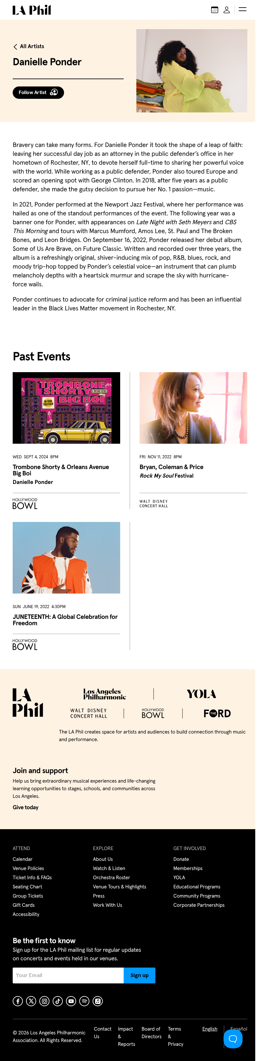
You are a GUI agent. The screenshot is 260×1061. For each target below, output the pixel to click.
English (209, 1029)
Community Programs (196, 896)
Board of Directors (151, 1033)
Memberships (188, 868)
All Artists (32, 46)
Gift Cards (24, 905)
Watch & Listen (109, 868)
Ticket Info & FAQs (32, 877)
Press (98, 896)
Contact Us (103, 1033)
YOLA (179, 877)
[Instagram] (44, 1001)
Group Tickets (28, 896)
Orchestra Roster (111, 877)
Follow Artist (33, 92)
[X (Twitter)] (31, 1001)
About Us (103, 859)
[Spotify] (84, 1001)
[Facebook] (18, 1001)
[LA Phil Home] (32, 10)
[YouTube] (71, 1001)
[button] (242, 9)
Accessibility (26, 914)
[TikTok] (58, 1001)
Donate (181, 859)
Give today (25, 807)
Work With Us (107, 905)
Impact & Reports (126, 1037)
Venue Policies (28, 868)
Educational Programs (196, 887)
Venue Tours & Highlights (119, 887)
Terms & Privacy (176, 1037)
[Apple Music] (98, 1001)
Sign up (140, 975)
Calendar (23, 859)
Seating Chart (27, 887)
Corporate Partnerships (199, 905)
